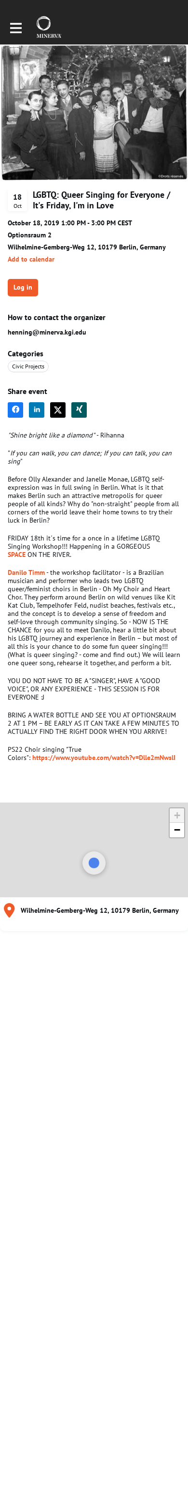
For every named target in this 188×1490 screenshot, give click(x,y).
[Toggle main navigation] (15, 27)
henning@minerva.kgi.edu (47, 332)
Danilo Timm (26, 572)
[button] (31, 259)
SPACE (17, 554)
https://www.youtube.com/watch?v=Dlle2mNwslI (103, 757)
